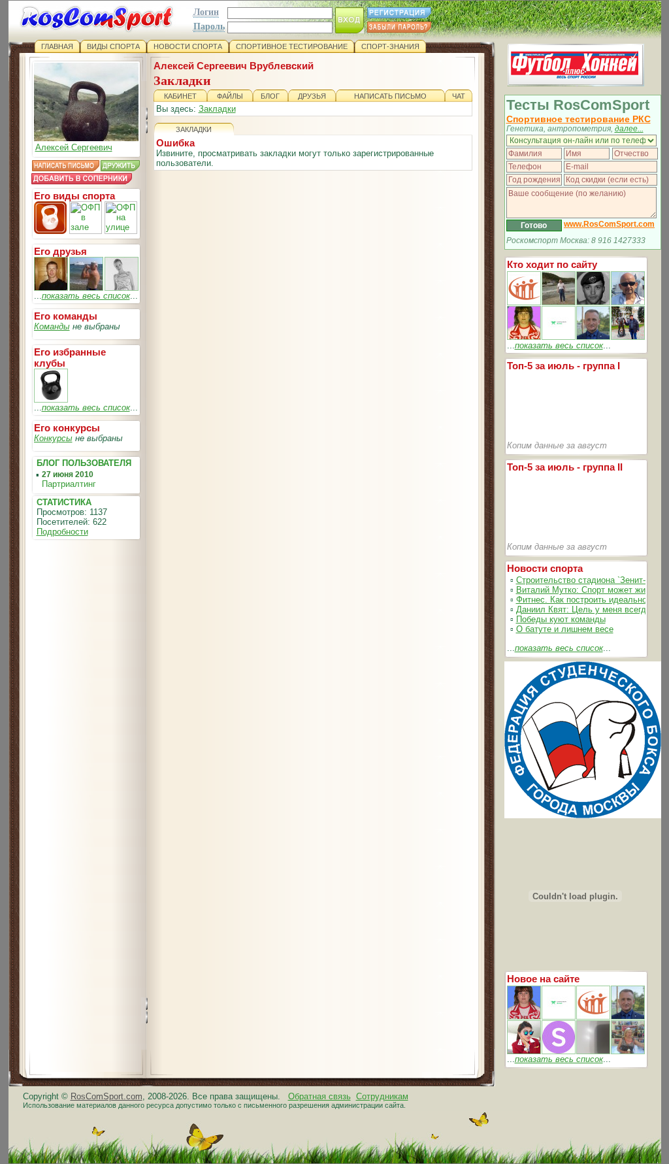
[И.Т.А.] (628, 1051)
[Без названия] (524, 1017)
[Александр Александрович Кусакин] (524, 302)
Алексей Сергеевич (73, 147)
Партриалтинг (69, 484)
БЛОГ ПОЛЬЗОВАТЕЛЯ (84, 463)
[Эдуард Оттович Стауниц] (628, 302)
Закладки (217, 109)
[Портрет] (559, 1017)
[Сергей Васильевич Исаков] (559, 302)
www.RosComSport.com (609, 224)
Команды (52, 326)
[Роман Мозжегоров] (51, 288)
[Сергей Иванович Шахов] (593, 337)
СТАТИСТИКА (64, 502)
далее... (629, 128)
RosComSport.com (106, 1096)
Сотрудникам (382, 1096)
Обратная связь (319, 1096)
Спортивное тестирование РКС (578, 119)
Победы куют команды (561, 619)
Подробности (62, 532)
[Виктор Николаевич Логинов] (628, 337)
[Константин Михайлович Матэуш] (593, 302)
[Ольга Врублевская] (122, 288)
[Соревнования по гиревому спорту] (51, 400)
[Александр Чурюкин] (86, 288)
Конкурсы (53, 438)
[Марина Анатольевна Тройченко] (524, 337)
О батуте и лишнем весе (564, 629)
